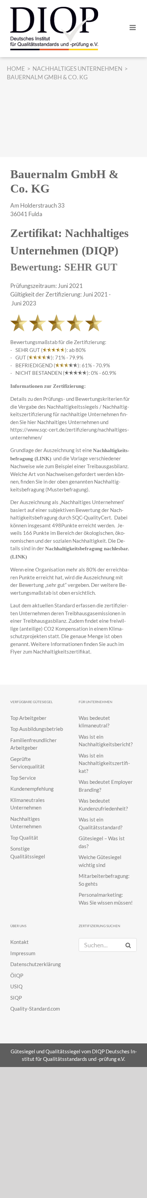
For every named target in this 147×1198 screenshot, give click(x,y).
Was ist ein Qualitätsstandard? (100, 823)
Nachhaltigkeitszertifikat (61, 651)
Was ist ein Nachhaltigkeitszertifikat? (104, 763)
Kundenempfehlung (32, 789)
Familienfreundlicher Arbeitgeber (33, 744)
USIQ (16, 986)
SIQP (16, 998)
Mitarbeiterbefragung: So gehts (104, 880)
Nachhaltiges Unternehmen (68, 422)
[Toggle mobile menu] (133, 27)
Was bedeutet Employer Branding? (106, 786)
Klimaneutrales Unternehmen (27, 804)
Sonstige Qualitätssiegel (27, 852)
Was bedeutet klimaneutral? (94, 722)
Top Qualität (24, 837)
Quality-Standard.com (35, 1008)
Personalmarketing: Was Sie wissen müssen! (106, 899)
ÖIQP (16, 975)
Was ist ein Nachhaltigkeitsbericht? (106, 741)
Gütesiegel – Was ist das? (102, 842)
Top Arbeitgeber (28, 718)
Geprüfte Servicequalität (27, 763)
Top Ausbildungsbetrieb (36, 729)
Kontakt (19, 942)
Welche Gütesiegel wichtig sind (100, 861)
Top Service (23, 778)
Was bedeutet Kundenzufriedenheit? (103, 805)
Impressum (22, 953)
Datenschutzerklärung (35, 964)
